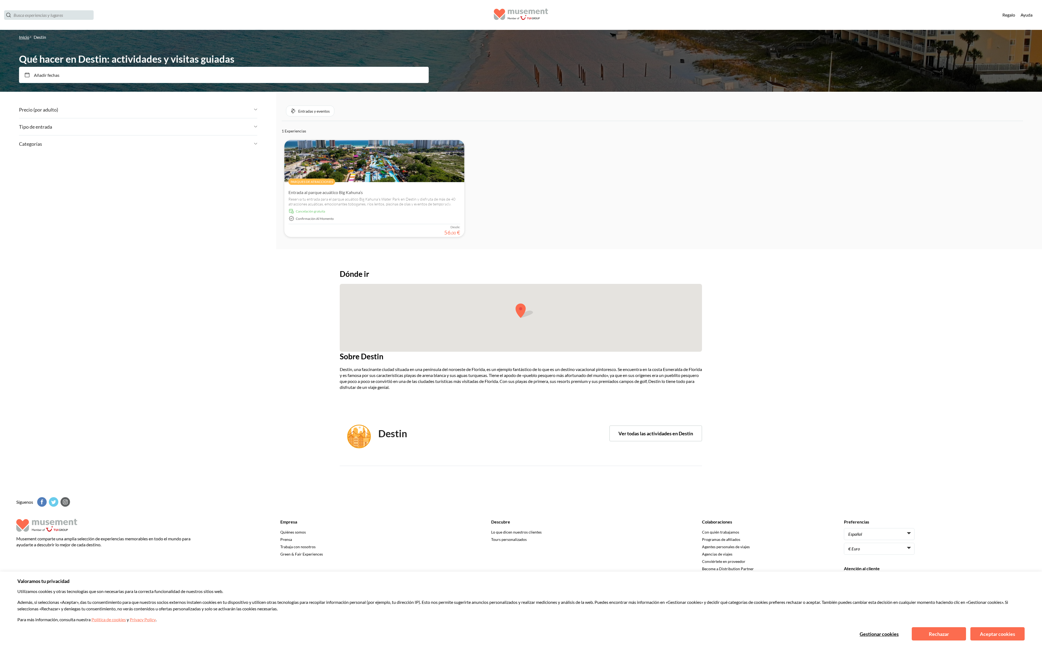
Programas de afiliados (721, 539)
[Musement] (521, 15)
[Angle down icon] (157, 109)
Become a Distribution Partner (728, 568)
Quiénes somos (293, 532)
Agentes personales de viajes (726, 546)
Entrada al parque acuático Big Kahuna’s (325, 192)
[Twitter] (52, 502)
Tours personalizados (509, 539)
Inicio (24, 37)
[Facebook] (41, 502)
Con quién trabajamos (720, 532)
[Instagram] (64, 502)
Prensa (286, 539)
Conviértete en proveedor (723, 561)
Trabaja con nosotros (298, 546)
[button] (310, 111)
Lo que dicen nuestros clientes (516, 532)
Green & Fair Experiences (301, 554)
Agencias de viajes (717, 554)
